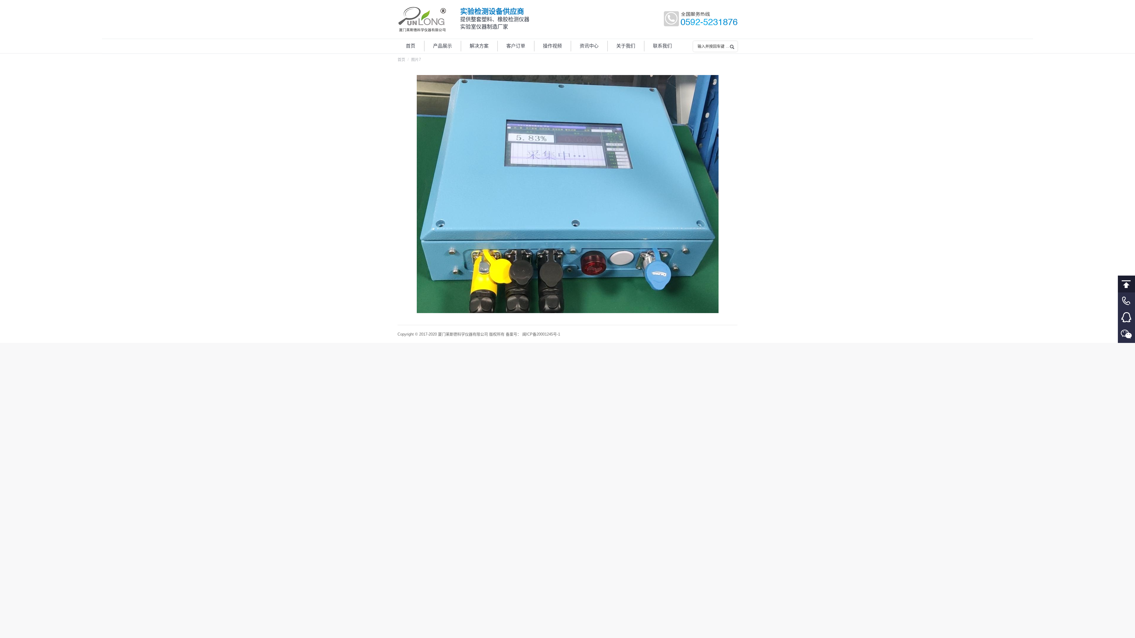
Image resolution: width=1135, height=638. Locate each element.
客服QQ (1126, 317)
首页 (401, 59)
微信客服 (1126, 334)
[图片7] (568, 194)
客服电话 (1126, 300)
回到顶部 (1126, 284)
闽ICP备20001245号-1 (541, 334)
